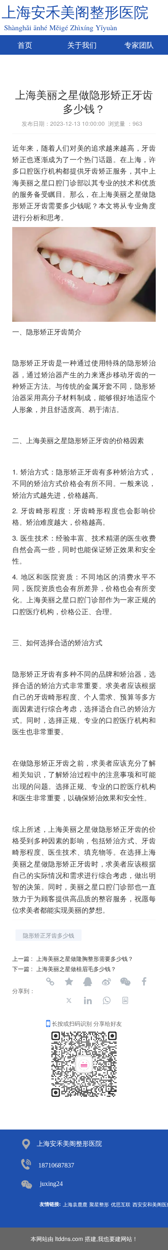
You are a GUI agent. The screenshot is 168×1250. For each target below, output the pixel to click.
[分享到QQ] (87, 981)
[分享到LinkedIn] (87, 1000)
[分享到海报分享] (125, 1000)
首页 (25, 45)
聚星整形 (99, 1204)
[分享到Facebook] (144, 981)
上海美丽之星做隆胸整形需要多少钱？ (84, 958)
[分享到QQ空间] (69, 981)
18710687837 (56, 1165)
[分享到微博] (106, 981)
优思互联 (120, 1204)
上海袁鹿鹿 (75, 1204)
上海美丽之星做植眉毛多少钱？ (76, 969)
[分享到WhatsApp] (106, 1000)
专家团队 (139, 45)
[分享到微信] (125, 981)
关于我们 (82, 45)
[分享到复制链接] (50, 981)
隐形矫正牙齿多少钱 (48, 935)
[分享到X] (69, 1000)
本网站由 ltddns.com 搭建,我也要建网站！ (84, 1238)
